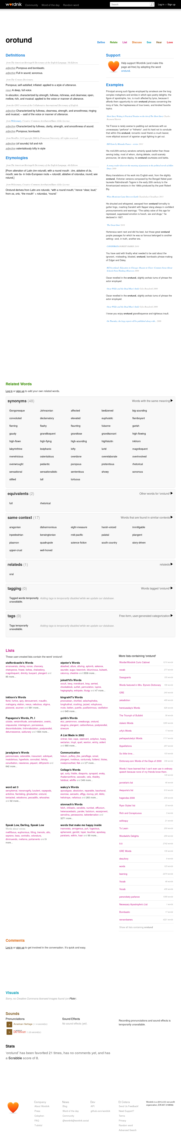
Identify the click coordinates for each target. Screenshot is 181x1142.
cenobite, (81, 807)
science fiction (79, 542)
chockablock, (67, 686)
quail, (80, 742)
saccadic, (82, 776)
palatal (105, 534)
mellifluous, (12, 832)
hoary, (103, 738)
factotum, (91, 811)
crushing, (78, 704)
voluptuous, (96, 704)
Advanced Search (127, 1130)
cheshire (74, 673)
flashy (43, 425)
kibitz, (102, 794)
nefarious (77, 797)
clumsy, (91, 794)
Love (170, 42)
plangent (137, 534)
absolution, (79, 790)
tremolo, (41, 832)
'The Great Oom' (113, 225)
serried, (94, 683)
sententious (77, 471)
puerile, (79, 707)
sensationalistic (48, 471)
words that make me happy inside (81, 825)
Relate (114, 42)
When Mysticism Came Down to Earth (122, 196)
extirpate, (79, 690)
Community (31, 5)
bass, (18, 835)
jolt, (97, 794)
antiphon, (95, 738)
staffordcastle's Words (19, 662)
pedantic (45, 464)
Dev (92, 1102)
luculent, (37, 790)
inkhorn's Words (16, 697)
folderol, (96, 759)
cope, (76, 738)
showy (105, 471)
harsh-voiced (109, 527)
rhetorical (137, 464)
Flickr (72, 998)
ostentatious (47, 456)
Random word (71, 5)
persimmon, (72, 721)
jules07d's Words (70, 680)
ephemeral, (66, 832)
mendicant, (79, 683)
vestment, (85, 738)
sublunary (27, 731)
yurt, (87, 828)
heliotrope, (66, 797)
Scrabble (15, 1057)
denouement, (32, 700)
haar (80, 835)
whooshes (44, 797)
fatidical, (65, 780)
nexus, (29, 704)
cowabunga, (84, 721)
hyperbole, (24, 759)
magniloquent (140, 448)
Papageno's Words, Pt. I (20, 718)
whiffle (73, 780)
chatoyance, (12, 669)
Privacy (122, 1120)
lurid (104, 448)
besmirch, (82, 669)
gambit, (76, 832)
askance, (99, 666)
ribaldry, (96, 776)
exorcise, (65, 794)
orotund (125, 70)
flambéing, (21, 794)
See (149, 42)
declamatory (47, 418)
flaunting (75, 425)
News (65, 1102)
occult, (64, 683)
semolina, (65, 814)
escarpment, (102, 811)
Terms (122, 1115)
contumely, (86, 759)
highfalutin (107, 441)
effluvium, (100, 807)
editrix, (74, 835)
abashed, (65, 666)
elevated (75, 418)
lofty (73, 448)
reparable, (90, 790)
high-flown (15, 441)
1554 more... (42, 731)
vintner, (64, 738)
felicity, (44, 759)
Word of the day (51, 5)
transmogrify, (25, 790)
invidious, (76, 759)
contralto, (26, 835)
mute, (63, 707)
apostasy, (101, 832)
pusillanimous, (90, 707)
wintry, (95, 742)
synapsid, (94, 773)
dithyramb (44, 763)
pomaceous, (38, 725)
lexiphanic (45, 448)
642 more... (11, 766)
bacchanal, (100, 790)
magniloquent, (13, 673)
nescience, (24, 763)
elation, (21, 704)
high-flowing (139, 433)
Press (37, 1111)
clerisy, (23, 666)
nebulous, (38, 704)
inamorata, (66, 828)
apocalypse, (66, 790)
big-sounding (139, 410)
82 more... (15, 800)
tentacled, (11, 797)
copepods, (47, 790)
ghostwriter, (33, 794)
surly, (68, 773)
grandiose (76, 433)
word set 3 (12, 787)
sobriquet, (48, 756)
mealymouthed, (68, 763)
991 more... (34, 707)
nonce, (30, 666)
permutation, (88, 686)
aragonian (15, 527)
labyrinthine (15, 448)
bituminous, (93, 669)
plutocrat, (11, 707)
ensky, (102, 773)
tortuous (75, 479)
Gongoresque (17, 410)
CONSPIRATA (113, 246)
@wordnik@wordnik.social (76, 1120)
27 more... (90, 763)
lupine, (98, 686)
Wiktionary (16, 120)
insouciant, (37, 756)
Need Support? (126, 1111)
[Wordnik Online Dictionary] (14, 4)
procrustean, (67, 700)
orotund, (95, 721)
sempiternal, (12, 790)
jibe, (79, 756)
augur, (73, 669)
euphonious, (24, 832)
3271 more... (66, 818)
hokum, (64, 756)
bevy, (71, 683)
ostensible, (25, 756)
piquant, (34, 763)
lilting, (34, 832)
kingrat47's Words (71, 697)
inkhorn (136, 441)
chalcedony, (39, 669)
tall (41, 479)
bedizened (107, 410)
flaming (13, 425)
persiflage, (86, 756)
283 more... (92, 797)
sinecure (64, 728)
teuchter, (92, 832)
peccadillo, (33, 797)
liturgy (87, 690)
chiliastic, (72, 807)
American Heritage (23, 1024)
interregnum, (25, 725)
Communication (70, 752)
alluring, (81, 666)
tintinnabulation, (31, 728)
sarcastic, (75, 794)
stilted (12, 479)
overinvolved (139, 456)
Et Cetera (124, 1102)
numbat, (90, 807)
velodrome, (22, 797)
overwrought (16, 464)
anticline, (10, 794)
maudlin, (43, 700)
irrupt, (74, 742)
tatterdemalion (91, 814)
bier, (70, 738)
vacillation (103, 707)
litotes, (104, 759)
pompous (76, 464)
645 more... (71, 711)
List (124, 42)
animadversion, (36, 721)
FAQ (36, 1120)
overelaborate (109, 456)
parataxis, (65, 835)
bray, (88, 683)
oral (11, 574)
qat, (62, 773)
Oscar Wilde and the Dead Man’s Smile (123, 288)
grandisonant (109, 433)
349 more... (87, 780)
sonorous (137, 471)
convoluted (15, 418)
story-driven (139, 542)
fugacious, (95, 828)
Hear (159, 42)
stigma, (47, 704)
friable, (74, 773)
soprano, (10, 835)
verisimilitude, (21, 721)
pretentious (108, 464)
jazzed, (87, 704)
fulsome (106, 425)
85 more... (11, 676)
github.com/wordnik (100, 1111)
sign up (20, 391)
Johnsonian (46, 410)
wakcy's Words (69, 787)
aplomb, (90, 666)
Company (40, 1102)
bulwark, (103, 669)
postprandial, (46, 728)
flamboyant (138, 418)
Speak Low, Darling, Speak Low (25, 825)
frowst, (22, 669)
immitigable (138, 527)
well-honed (46, 550)
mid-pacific (77, 534)
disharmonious (48, 527)
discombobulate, (14, 728)
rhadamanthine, (68, 776)
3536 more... (89, 673)
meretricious (16, 456)
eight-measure (79, 527)
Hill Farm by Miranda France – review (122, 144)
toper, (84, 832)
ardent (102, 742)
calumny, (65, 673)
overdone (76, 456)
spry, (22, 700)
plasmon (14, 542)
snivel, (95, 756)
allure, (73, 666)
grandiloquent (48, 433)
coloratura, (36, 835)
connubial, (35, 759)
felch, (63, 807)
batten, (71, 707)
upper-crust (15, 550)
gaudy (12, 433)
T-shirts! (38, 1125)
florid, (9, 700)
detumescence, (14, 731)
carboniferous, (87, 725)
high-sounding (79, 441)
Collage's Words (70, 769)
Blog (65, 1106)
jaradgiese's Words (17, 752)
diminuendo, (12, 839)
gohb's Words (69, 718)
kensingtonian (48, 534)
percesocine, (77, 814)
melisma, (24, 839)
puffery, (73, 756)
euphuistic (107, 418)
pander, (81, 811)
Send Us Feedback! (129, 1106)
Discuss (137, 42)
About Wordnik (41, 1106)
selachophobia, (90, 700)
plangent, (75, 725)
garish (135, 425)
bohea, (29, 669)
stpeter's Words (70, 662)
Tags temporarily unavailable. (18, 627)
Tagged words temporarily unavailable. (24, 599)
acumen (20, 707)
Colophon (39, 1115)
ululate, (10, 721)
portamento (35, 839)
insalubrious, (12, 759)
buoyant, (33, 673)
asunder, (65, 669)
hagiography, (67, 690)
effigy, (83, 794)
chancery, (38, 666)
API (93, 1106)
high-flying (46, 441)
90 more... (93, 835)
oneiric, (47, 721)
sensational (15, 471)
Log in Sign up (166, 4)
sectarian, (65, 742)
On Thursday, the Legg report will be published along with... (131, 321)
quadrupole (46, 542)
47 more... (100, 690)
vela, (89, 776)
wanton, (88, 742)
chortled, (78, 700)
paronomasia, (13, 756)
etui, (63, 721)
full (11, 503)
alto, (48, 832)
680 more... (71, 745)
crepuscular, (12, 725)
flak (79, 763)
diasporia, (83, 773)
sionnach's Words (71, 804)
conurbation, (12, 763)
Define (101, 42)
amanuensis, (12, 666)
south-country (109, 542)
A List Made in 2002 (72, 735)
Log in (9, 391)
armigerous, (78, 828)
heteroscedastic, (68, 811)
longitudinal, (66, 704)
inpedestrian (16, 534)
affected (75, 410)
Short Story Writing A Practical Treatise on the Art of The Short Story (135, 116)
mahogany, (11, 704)
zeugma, (65, 725)
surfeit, (77, 686)
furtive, (15, 700)
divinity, (25, 673)
